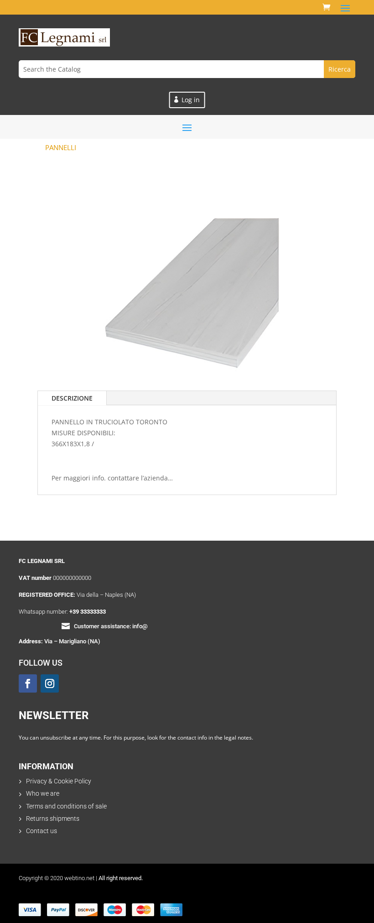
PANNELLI (60, 147)
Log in (191, 99)
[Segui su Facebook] (28, 683)
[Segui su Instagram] (50, 683)
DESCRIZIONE (72, 398)
